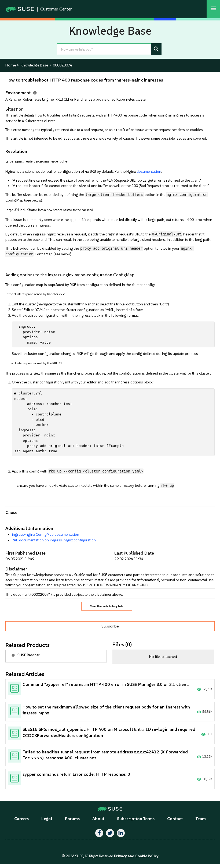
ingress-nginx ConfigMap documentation (45, 534)
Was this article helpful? (106, 606)
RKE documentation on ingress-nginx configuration (54, 540)
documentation (149, 171)
